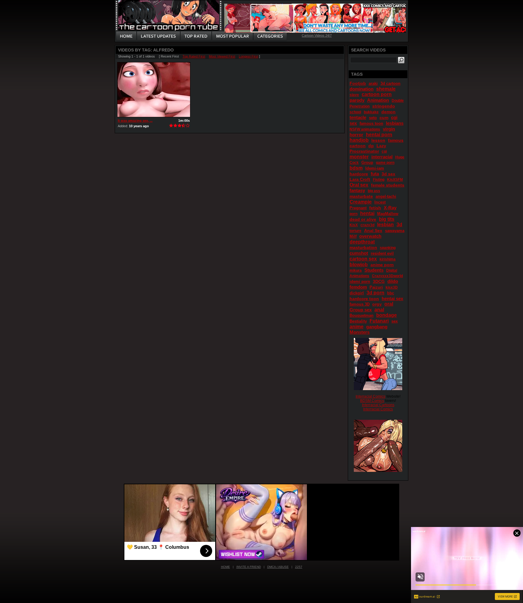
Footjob (358, 83)
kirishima (388, 259)
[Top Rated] (196, 36)
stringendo (383, 106)
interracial (382, 156)
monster (359, 156)
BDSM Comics (372, 401)
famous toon (371, 123)
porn (353, 214)
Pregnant (358, 208)
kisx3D (392, 287)
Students (373, 270)
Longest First (248, 56)
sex (394, 321)
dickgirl (357, 293)
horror (356, 134)
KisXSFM (395, 179)
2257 (298, 566)
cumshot (359, 253)
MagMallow (387, 213)
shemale (386, 88)
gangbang (376, 326)
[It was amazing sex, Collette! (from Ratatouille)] (153, 89)
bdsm (356, 168)
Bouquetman (361, 315)
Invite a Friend (248, 566)
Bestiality (358, 321)
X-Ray (390, 207)
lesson (378, 140)
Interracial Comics (370, 396)
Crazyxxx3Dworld (387, 276)
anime (356, 326)
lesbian (385, 224)
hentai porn (379, 134)
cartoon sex (363, 258)
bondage (386, 315)
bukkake (371, 112)
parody (357, 100)
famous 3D (360, 304)
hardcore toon (364, 298)
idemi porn (360, 281)
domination (361, 88)
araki (373, 83)
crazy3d (367, 225)
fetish (375, 207)
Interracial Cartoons (378, 405)
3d (399, 224)
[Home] (126, 36)
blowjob (359, 264)
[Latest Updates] (158, 36)
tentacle (358, 117)
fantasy (357, 190)
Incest (380, 202)
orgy (377, 304)
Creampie (361, 201)
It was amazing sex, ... (135, 120)
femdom (358, 287)
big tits (386, 219)
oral (388, 303)
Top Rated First (194, 56)
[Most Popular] (232, 36)
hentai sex (392, 298)
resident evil (382, 253)
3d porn (375, 292)
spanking (388, 248)
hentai (367, 213)
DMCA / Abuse (278, 566)
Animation (378, 100)
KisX (354, 225)
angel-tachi (386, 196)
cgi (384, 151)
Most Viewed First (222, 56)
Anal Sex (373, 230)
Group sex (361, 309)
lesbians (394, 123)
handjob (359, 140)
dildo (392, 281)
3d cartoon (390, 83)
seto (373, 117)
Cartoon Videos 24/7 (317, 35)
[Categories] (270, 36)
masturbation (363, 247)
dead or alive (363, 219)
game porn (385, 163)
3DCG (379, 281)
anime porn (382, 264)
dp (371, 145)
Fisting (378, 179)
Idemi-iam (374, 168)
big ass (374, 191)
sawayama (394, 230)
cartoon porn (377, 94)
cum (384, 117)
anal (379, 309)
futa (375, 173)
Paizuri (376, 287)
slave (354, 95)
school (355, 112)
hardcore (359, 173)
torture (355, 231)
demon (388, 111)
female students (387, 185)
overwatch (370, 236)
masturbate (361, 196)
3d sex (388, 173)
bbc (390, 293)
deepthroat (362, 241)
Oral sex (359, 184)
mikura (356, 270)
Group (367, 162)
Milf (353, 236)
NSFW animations (365, 129)
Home (225, 566)
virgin (389, 128)
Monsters (360, 332)
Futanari (379, 320)
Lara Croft (360, 179)
